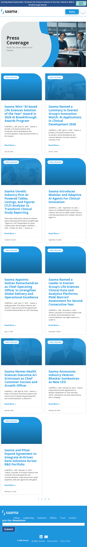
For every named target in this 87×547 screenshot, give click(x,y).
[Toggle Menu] (83, 11)
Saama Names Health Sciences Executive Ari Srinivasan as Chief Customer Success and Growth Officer (21, 378)
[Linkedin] (41, 536)
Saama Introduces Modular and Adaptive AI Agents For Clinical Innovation (65, 196)
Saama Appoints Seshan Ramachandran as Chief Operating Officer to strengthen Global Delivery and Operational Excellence (21, 288)
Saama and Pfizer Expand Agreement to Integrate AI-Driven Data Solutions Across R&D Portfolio (21, 457)
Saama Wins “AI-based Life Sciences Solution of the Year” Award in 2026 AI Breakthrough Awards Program (21, 113)
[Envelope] (46, 536)
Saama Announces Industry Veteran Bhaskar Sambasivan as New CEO (64, 376)
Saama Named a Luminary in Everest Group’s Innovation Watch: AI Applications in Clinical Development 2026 (65, 115)
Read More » (10, 145)
